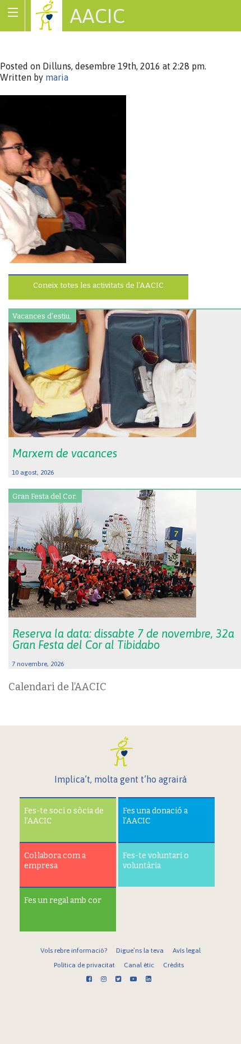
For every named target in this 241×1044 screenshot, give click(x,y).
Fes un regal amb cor (62, 900)
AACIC (97, 15)
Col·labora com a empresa (55, 860)
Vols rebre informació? (73, 950)
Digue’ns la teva (140, 950)
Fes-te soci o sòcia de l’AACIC (64, 816)
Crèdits (173, 965)
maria (56, 77)
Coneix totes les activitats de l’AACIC (98, 285)
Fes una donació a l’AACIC (155, 816)
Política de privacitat (84, 965)
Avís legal (187, 950)
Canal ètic (139, 965)
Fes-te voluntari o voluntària (156, 860)
